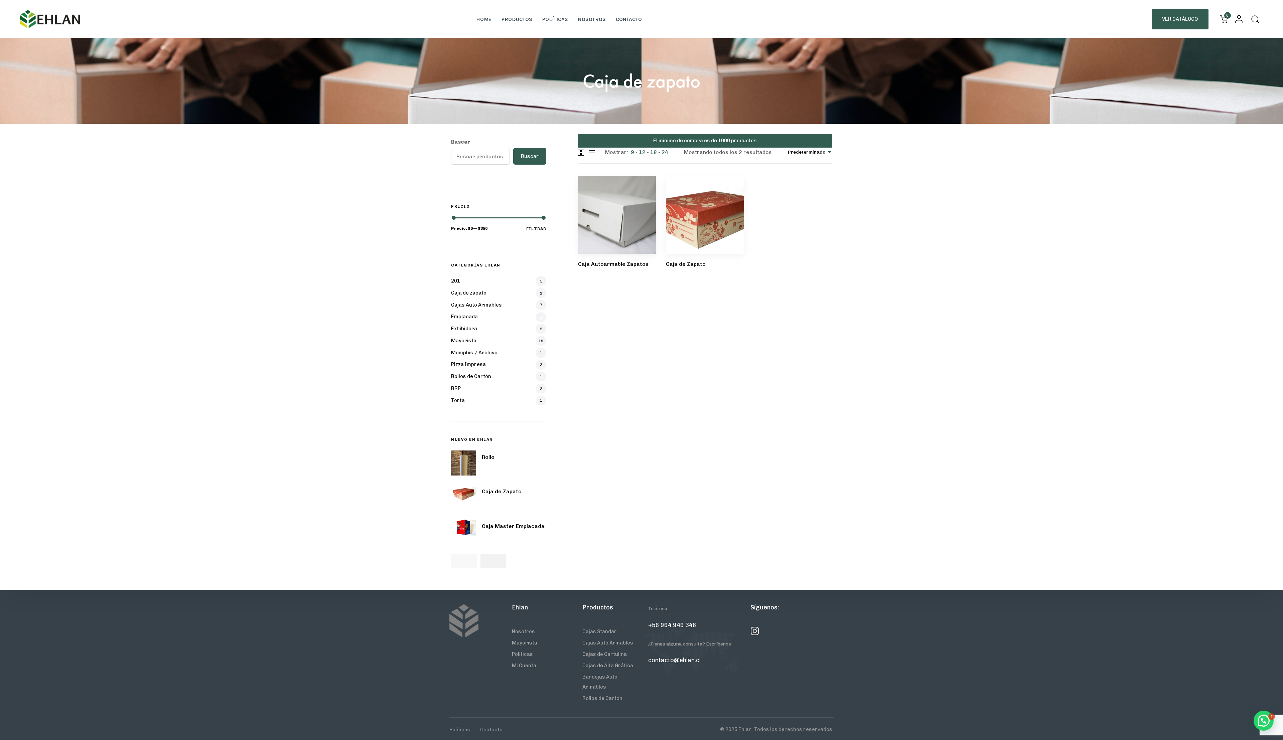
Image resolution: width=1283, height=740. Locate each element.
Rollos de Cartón (471, 376)
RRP (456, 388)
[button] (1237, 19)
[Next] (493, 561)
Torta (458, 400)
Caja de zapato (468, 293)
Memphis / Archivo (474, 353)
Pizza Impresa (468, 364)
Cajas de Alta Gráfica (607, 666)
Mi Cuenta (524, 666)
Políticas (555, 19)
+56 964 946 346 (672, 625)
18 (653, 152)
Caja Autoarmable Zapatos (613, 264)
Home (483, 19)
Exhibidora (464, 329)
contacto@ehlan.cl (674, 660)
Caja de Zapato (686, 264)
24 (665, 152)
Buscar (460, 142)
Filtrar (536, 228)
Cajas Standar (599, 631)
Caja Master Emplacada (513, 526)
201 (455, 281)
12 (642, 152)
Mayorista (463, 341)
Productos (517, 19)
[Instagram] (755, 631)
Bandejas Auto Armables (599, 682)
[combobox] (810, 152)
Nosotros (592, 19)
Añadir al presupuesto (615, 206)
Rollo (488, 457)
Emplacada (464, 317)
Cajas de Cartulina (604, 654)
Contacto (629, 19)
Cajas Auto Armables (476, 305)
